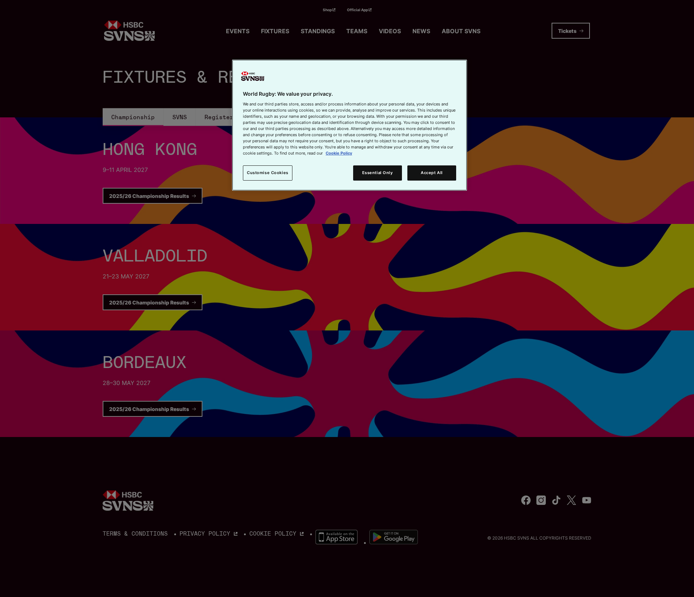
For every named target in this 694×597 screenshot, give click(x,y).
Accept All (432, 172)
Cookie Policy (339, 153)
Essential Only (377, 172)
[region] (349, 125)
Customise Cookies (267, 172)
